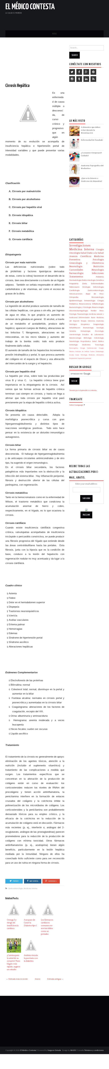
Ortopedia (73, 297)
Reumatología (88, 328)
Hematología (85, 331)
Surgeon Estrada (54, 1050)
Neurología (98, 270)
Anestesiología (74, 334)
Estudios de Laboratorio (93, 334)
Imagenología (98, 324)
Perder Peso (97, 311)
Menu (54, 34)
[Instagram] (72, 79)
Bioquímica (85, 324)
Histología (84, 355)
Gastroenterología (15, 888)
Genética (100, 280)
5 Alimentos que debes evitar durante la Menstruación (90, 130)
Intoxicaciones (75, 294)
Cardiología (74, 290)
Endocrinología (89, 280)
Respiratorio (73, 358)
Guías (77, 355)
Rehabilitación (74, 328)
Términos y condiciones (94, 1050)
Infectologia (98, 287)
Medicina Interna (30, 888)
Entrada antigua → (55, 979)
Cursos (92, 351)
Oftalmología (98, 304)
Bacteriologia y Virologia (80, 307)
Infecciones (98, 273)
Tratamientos (76, 276)
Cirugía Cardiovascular (88, 348)
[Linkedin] (86, 79)
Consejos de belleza (82, 351)
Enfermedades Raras (86, 317)
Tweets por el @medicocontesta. (83, 390)
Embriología (100, 351)
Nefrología (88, 338)
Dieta (84, 284)
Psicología (98, 259)
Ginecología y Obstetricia (86, 263)
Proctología (99, 331)
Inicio (37, 979)
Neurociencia (85, 304)
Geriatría (72, 331)
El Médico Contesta (30, 7)
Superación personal (84, 358)
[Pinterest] (93, 72)
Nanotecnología (75, 338)
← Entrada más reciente (17, 979)
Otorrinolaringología (78, 311)
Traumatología (82, 314)
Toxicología (99, 345)
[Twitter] (72, 72)
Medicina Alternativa (96, 355)
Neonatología (98, 297)
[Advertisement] (70, 20)
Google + (52, 881)
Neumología (75, 266)
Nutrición (98, 266)
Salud (84, 253)
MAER (73, 1050)
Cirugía (100, 249)
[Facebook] (79, 72)
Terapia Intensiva (88, 321)
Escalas (71, 355)
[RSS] (93, 79)
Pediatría (100, 277)
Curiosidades (76, 270)
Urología (86, 287)
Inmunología (89, 301)
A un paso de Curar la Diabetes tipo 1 (30, 923)
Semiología (73, 345)
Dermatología (75, 280)
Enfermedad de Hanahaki (92, 140)
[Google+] (86, 72)
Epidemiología (75, 301)
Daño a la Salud (95, 253)
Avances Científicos (80, 256)
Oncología (74, 253)
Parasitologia (74, 341)
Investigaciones (79, 245)
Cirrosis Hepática (17, 85)
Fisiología (72, 314)
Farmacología (76, 273)
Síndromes (86, 345)
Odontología (99, 338)
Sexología (100, 328)
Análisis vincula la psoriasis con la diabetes (31, 958)
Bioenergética (73, 348)
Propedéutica (85, 341)
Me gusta (34, 881)
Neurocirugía (98, 307)
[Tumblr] (79, 79)
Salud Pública (98, 341)
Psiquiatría (73, 284)
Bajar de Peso (95, 294)
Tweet (16, 881)
